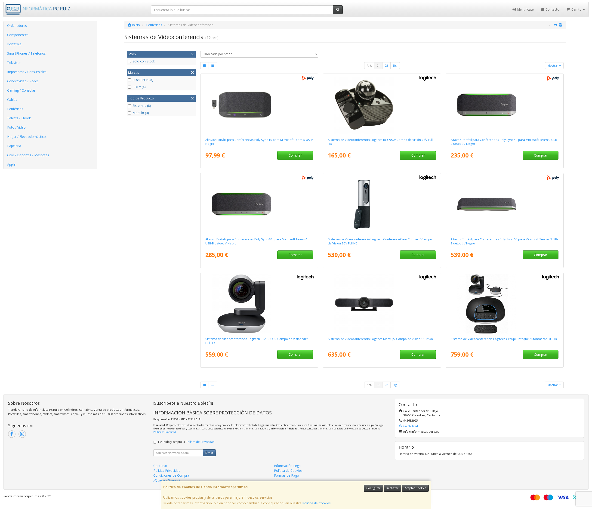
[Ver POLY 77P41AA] (504, 204)
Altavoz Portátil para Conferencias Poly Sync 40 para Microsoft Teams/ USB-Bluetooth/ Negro (504, 142)
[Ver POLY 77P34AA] (259, 104)
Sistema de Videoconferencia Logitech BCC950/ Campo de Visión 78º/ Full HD (380, 142)
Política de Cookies (316, 503)
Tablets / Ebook (19, 118)
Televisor (14, 62)
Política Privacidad (166, 470)
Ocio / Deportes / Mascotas (28, 155)
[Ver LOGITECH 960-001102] (382, 303)
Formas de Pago (286, 475)
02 (386, 66)
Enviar (209, 453)
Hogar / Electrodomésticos (27, 136)
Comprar (295, 155)
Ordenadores (17, 25)
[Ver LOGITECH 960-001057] (504, 303)
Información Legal (287, 465)
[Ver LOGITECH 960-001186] (259, 303)
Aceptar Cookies (415, 488)
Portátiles (14, 44)
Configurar (373, 488)
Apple (11, 164)
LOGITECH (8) (143, 79)
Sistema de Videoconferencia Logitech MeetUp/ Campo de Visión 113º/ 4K (380, 339)
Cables (12, 99)
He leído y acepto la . (186, 442)
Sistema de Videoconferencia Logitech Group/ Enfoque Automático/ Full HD (504, 339)
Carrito (576, 9)
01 (378, 66)
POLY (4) (139, 87)
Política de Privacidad (164, 432)
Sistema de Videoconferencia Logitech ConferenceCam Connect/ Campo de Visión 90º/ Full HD (380, 241)
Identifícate (525, 9)
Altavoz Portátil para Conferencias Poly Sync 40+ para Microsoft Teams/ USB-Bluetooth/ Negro (256, 241)
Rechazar (392, 488)
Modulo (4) (141, 113)
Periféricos (15, 109)
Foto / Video (16, 127)
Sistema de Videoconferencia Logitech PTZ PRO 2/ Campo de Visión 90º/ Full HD (256, 341)
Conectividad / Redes (23, 81)
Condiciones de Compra (171, 475)
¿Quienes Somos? (166, 480)
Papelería (14, 146)
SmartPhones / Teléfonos (26, 53)
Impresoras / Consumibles (26, 72)
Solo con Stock (144, 61)
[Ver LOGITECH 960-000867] (382, 104)
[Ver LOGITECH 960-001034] (382, 204)
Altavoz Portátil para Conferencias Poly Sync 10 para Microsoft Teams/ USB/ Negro (259, 142)
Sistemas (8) (142, 105)
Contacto (552, 9)
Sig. (395, 66)
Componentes (17, 35)
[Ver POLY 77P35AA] (504, 104)
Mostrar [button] (553, 66)
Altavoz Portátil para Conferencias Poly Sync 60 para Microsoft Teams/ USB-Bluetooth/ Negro (504, 241)
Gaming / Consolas (21, 90)
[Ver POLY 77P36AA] (259, 204)
